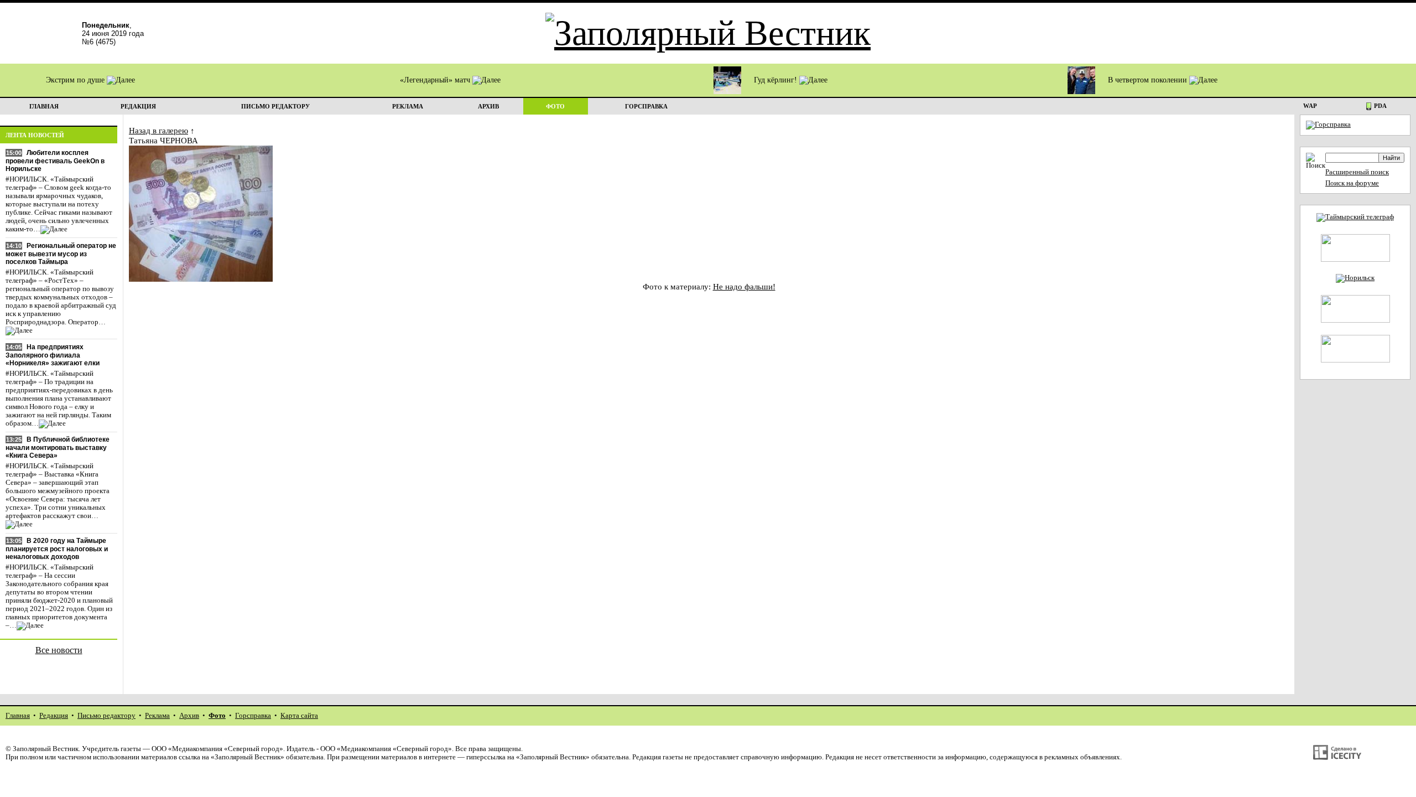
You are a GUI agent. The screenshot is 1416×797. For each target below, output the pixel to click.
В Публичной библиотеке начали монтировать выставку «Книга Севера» (58, 447)
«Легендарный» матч (436, 80)
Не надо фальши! (744, 286)
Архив (189, 716)
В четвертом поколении (1148, 80)
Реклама (157, 716)
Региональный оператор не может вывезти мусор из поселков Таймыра (61, 254)
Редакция (53, 716)
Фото (217, 716)
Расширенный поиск (1357, 172)
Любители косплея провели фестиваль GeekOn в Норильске (55, 161)
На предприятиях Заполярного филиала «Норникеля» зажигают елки (53, 355)
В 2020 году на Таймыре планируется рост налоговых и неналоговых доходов (57, 549)
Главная (18, 716)
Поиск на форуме (1352, 183)
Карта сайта (299, 716)
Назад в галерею (158, 130)
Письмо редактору (106, 716)
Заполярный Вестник (46, 749)
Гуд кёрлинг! (776, 80)
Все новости (58, 650)
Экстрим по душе (76, 80)
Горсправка (253, 716)
